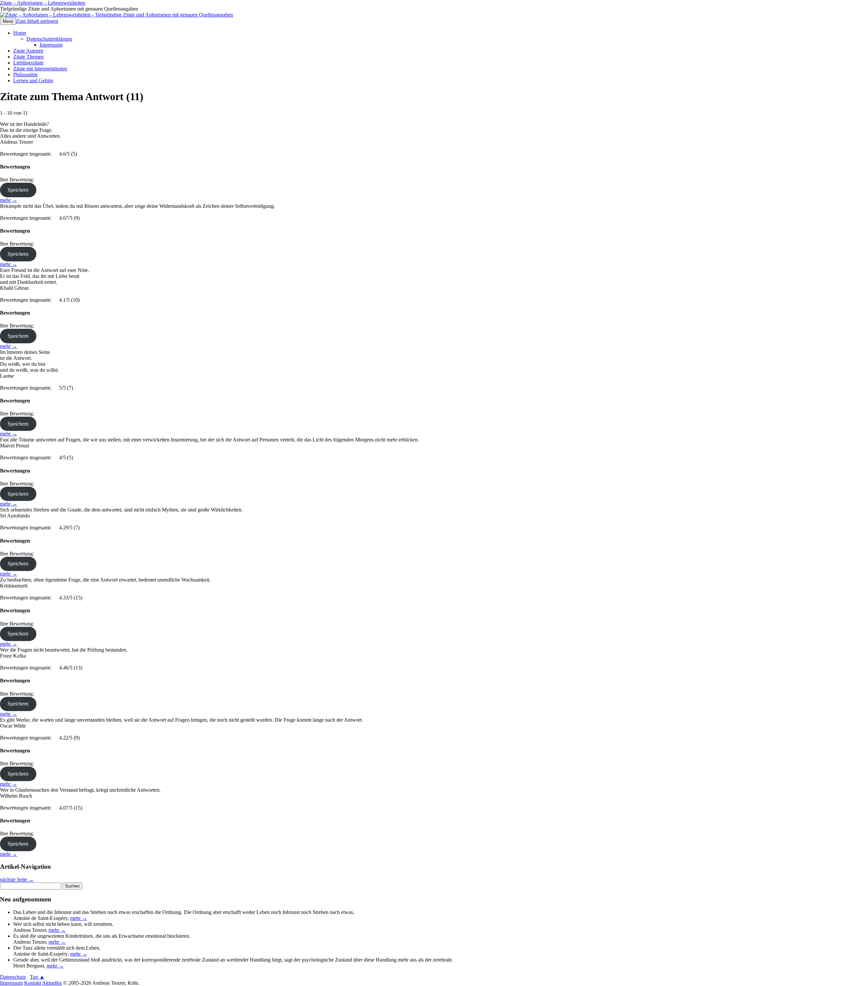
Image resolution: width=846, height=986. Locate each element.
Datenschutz (13, 977)
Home (19, 33)
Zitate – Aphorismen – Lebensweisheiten (42, 3)
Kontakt (32, 983)
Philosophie (25, 74)
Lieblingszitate (28, 62)
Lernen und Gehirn (33, 80)
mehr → (8, 200)
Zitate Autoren (28, 51)
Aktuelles (52, 983)
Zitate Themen (28, 56)
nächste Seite (17, 879)
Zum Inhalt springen (37, 21)
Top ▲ (37, 977)
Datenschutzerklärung (49, 39)
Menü (8, 21)
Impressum (51, 45)
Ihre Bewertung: (18, 179)
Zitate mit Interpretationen (40, 68)
